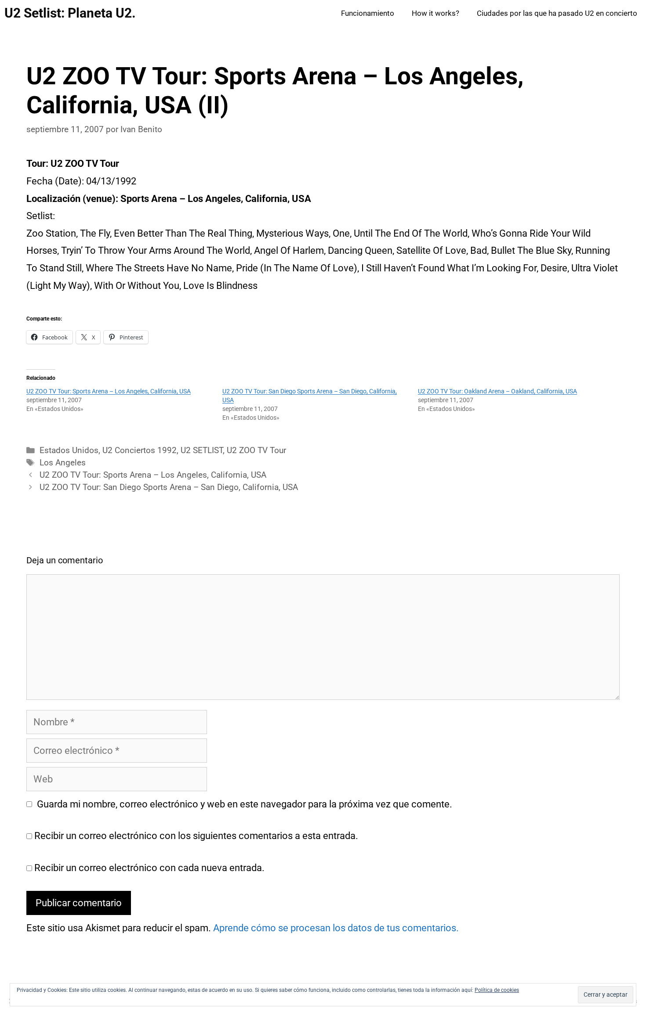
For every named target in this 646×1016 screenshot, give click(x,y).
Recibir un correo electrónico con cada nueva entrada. (149, 867)
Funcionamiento (367, 13)
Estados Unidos (69, 450)
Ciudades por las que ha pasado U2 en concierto (557, 13)
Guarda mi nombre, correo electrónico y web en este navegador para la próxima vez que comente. (244, 804)
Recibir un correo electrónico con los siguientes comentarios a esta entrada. (196, 835)
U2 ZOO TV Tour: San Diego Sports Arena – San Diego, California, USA (169, 487)
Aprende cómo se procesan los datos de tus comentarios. (336, 927)
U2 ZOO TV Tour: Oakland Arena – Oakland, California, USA (497, 391)
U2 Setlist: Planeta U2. (70, 13)
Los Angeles (63, 463)
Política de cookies (497, 990)
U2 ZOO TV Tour (256, 450)
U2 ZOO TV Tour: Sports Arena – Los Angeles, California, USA (108, 391)
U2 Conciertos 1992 (139, 450)
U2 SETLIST (202, 450)
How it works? (435, 13)
